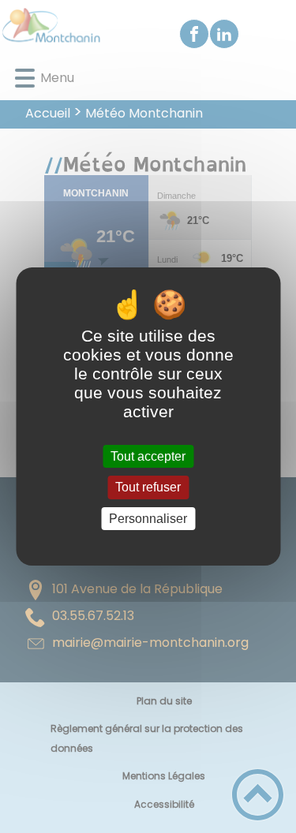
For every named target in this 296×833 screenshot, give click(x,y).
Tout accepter (148, 456)
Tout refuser (148, 488)
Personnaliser (148, 518)
